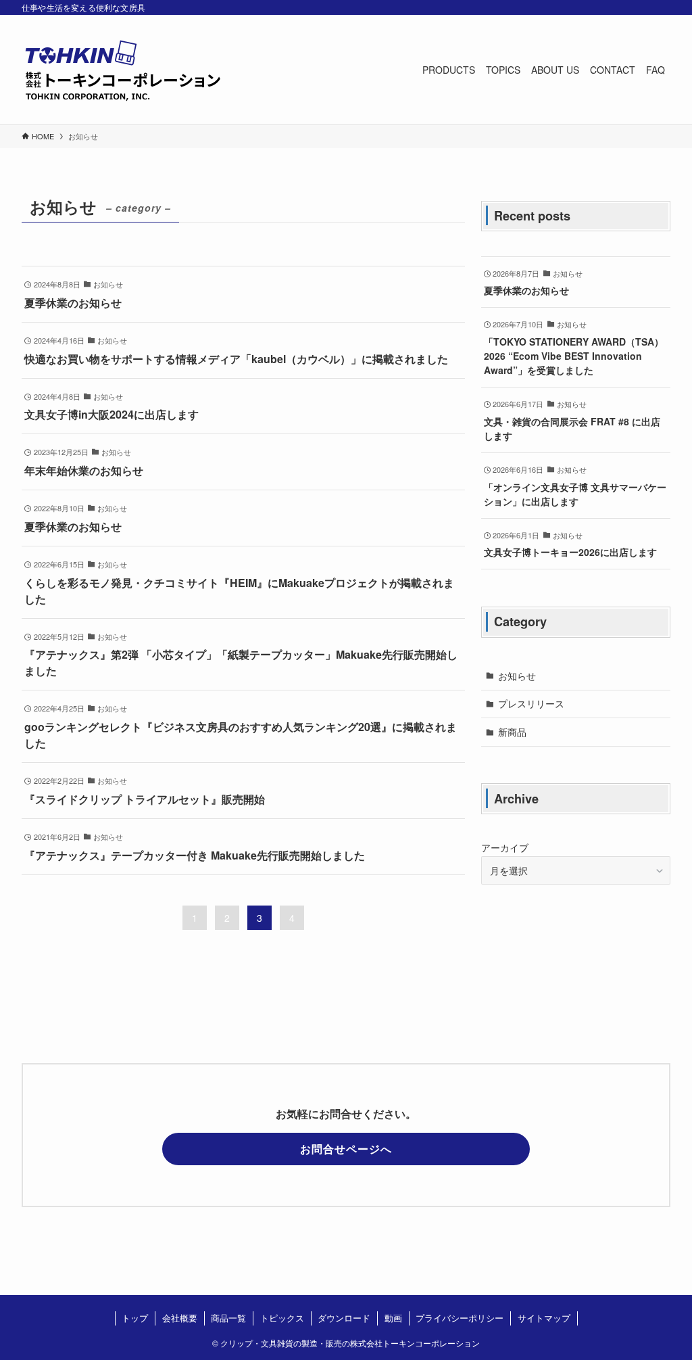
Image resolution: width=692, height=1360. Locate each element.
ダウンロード (344, 1317)
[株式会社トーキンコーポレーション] (123, 69)
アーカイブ (504, 847)
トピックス (282, 1317)
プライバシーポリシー (459, 1317)
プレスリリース (531, 703)
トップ (135, 1317)
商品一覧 (228, 1317)
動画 (393, 1317)
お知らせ (517, 675)
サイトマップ (544, 1317)
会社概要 (179, 1317)
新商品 (512, 731)
